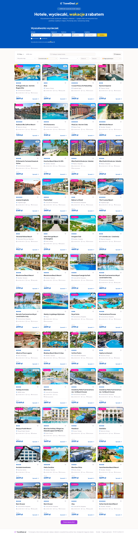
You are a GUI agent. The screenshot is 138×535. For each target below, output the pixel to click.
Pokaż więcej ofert (69, 522)
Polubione (118, 54)
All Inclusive (36, 38)
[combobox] (48, 58)
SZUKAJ (102, 35)
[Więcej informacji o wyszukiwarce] (54, 42)
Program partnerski (107, 532)
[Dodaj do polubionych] (37, 83)
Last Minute (44, 38)
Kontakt (98, 532)
